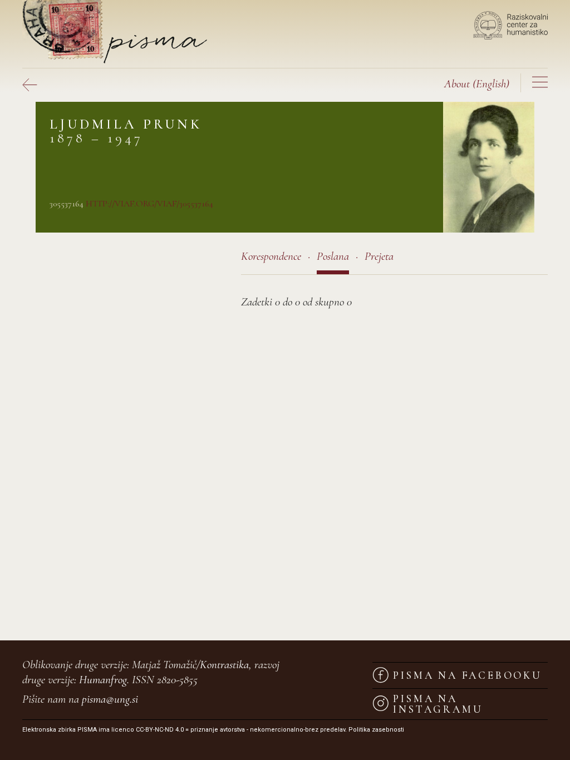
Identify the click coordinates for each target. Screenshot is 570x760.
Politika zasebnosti (376, 729)
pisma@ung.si (110, 699)
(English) (476, 84)
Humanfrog (103, 680)
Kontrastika (224, 665)
